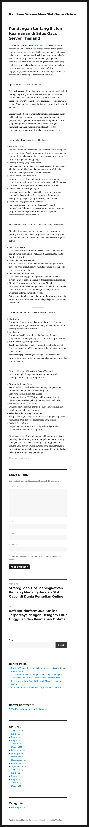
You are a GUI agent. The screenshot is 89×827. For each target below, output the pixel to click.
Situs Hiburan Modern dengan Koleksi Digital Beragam (36, 674)
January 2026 (17, 753)
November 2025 (18, 760)
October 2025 (17, 763)
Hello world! (41, 709)
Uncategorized (18, 807)
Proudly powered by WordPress (51, 820)
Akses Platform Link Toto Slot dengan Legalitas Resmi (36, 678)
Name (12, 522)
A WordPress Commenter (21, 709)
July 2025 (15, 773)
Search (12, 640)
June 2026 (16, 737)
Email (12, 533)
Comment (14, 487)
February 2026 (18, 750)
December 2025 (18, 757)
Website (13, 544)
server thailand (37, 45)
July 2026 (15, 734)
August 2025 (17, 770)
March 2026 (16, 747)
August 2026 (17, 731)
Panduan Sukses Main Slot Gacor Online (42, 14)
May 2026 (15, 740)
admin (14, 458)
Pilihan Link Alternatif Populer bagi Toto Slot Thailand (36, 687)
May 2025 (15, 779)
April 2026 (16, 744)
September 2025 (18, 766)
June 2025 (16, 776)
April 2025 (16, 783)
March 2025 (16, 786)
